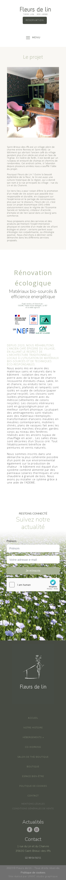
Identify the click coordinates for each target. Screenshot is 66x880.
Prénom (11, 541)
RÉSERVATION (35, 20)
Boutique (33, 766)
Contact (33, 795)
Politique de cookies (33, 786)
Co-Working (33, 747)
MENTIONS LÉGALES (33, 803)
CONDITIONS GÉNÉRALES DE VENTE (33, 808)
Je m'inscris (33, 570)
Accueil (33, 718)
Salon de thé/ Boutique (33, 757)
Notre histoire (33, 727)
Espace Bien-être (33, 776)
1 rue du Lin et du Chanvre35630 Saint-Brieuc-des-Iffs (33, 848)
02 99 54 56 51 (33, 858)
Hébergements (32, 737)
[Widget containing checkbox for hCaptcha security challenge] (33, 584)
